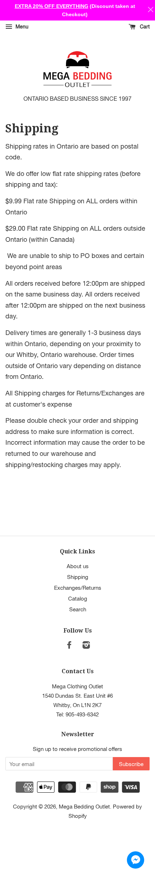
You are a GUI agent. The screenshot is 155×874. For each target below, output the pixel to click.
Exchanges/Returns (77, 587)
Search (77, 609)
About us (78, 566)
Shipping (77, 577)
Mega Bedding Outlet (84, 806)
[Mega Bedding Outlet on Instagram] (86, 646)
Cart (144, 27)
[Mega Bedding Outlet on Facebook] (69, 646)
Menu (21, 27)
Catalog (77, 598)
